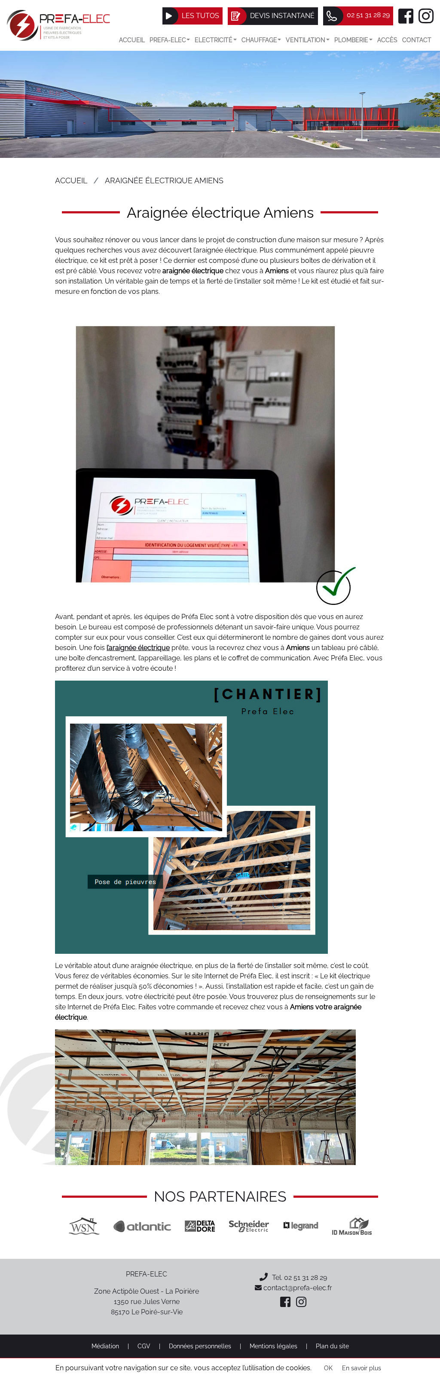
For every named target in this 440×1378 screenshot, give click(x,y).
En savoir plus (361, 1368)
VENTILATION (305, 39)
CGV (144, 1346)
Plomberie (351, 39)
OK (328, 1368)
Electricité (213, 39)
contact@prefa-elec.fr (297, 1288)
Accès (387, 39)
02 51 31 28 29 (305, 1277)
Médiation (105, 1346)
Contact (416, 39)
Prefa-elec (168, 39)
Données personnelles (200, 1346)
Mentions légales (273, 1346)
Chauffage (259, 39)
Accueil (132, 39)
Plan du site (332, 1346)
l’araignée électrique (138, 648)
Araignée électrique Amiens (164, 180)
